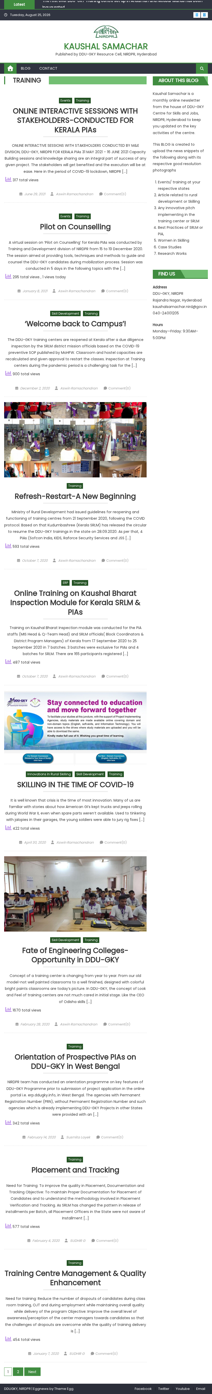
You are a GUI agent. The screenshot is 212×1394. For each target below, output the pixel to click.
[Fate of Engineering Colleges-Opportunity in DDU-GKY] (75, 894)
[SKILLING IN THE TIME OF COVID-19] (75, 728)
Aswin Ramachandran (74, 194)
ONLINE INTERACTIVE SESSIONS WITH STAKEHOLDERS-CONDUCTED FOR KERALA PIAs (75, 121)
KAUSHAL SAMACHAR (106, 46)
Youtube (183, 1388)
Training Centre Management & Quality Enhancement (75, 1278)
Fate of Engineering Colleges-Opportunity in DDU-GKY (75, 955)
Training (82, 100)
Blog (26, 68)
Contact (48, 68)
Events (65, 100)
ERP (65, 583)
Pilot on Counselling (75, 227)
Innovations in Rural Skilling (49, 774)
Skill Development (65, 313)
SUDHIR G (77, 1240)
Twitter (163, 1388)
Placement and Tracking (75, 1170)
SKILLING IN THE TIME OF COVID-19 (75, 785)
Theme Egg (63, 1388)
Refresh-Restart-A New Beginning (75, 496)
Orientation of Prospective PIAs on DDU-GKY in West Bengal (75, 1062)
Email (200, 1388)
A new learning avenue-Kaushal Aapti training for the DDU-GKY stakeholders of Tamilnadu (123, 6)
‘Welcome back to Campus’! (75, 324)
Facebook (143, 1388)
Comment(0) (115, 194)
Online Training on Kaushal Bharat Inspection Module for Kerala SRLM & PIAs (75, 603)
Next (32, 1371)
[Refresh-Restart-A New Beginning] (75, 439)
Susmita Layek (78, 1137)
